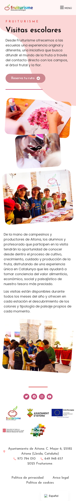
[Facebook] (34, 397)
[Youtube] (50, 397)
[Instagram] (42, 397)
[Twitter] (26, 397)
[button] (65, 7)
